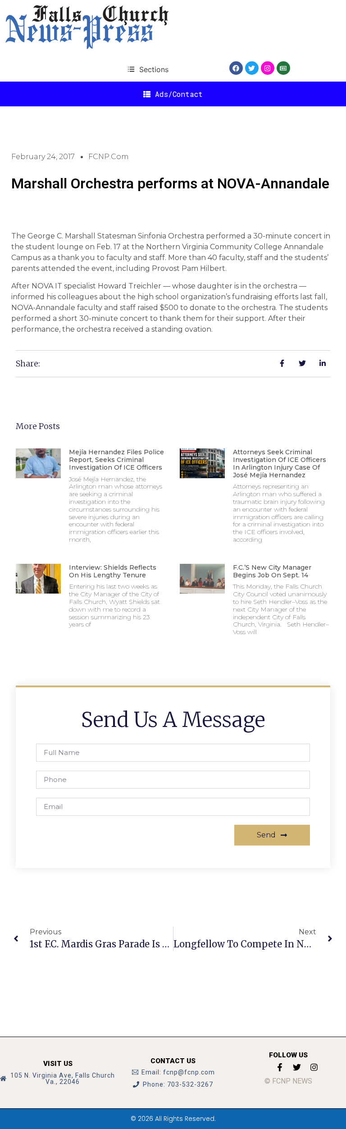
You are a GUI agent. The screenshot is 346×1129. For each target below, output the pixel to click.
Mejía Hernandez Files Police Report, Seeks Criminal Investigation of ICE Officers (116, 459)
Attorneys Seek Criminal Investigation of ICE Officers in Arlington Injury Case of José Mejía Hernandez (279, 463)
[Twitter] (252, 68)
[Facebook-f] (280, 1067)
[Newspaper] (283, 68)
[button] (147, 69)
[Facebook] (236, 68)
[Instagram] (267, 68)
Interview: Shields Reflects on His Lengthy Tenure (112, 571)
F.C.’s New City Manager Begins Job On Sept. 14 (272, 571)
